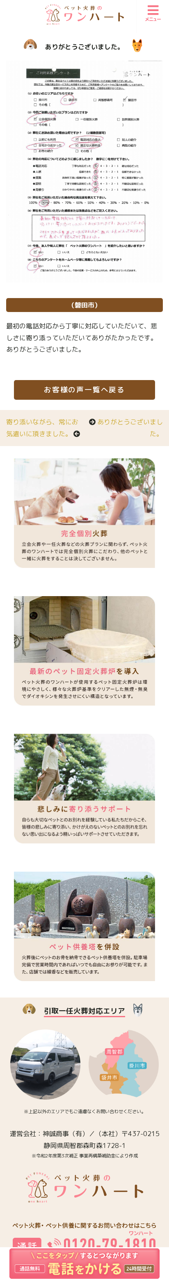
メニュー (153, 19)
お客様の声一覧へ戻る (84, 390)
